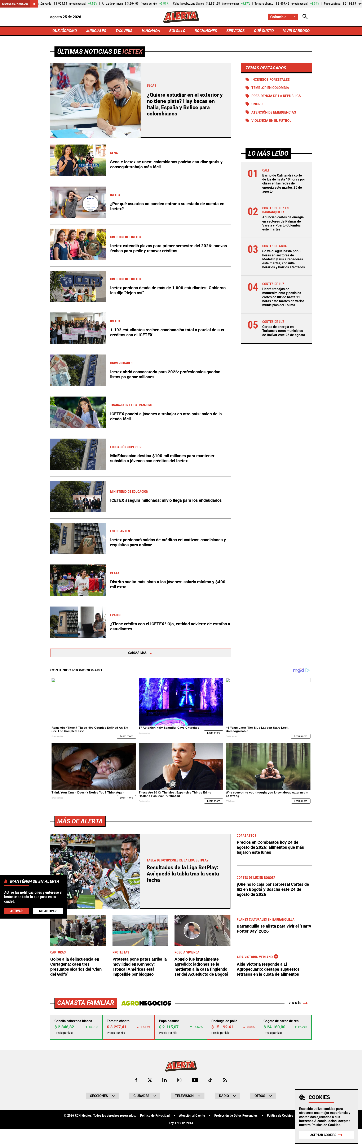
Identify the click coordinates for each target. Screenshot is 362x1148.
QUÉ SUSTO (264, 30)
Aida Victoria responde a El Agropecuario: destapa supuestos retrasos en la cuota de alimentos (268, 969)
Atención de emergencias (273, 112)
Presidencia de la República (276, 96)
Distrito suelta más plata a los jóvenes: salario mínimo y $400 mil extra (167, 584)
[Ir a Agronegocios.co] (146, 1003)
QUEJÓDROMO (64, 30)
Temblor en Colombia (270, 88)
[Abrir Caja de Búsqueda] (305, 17)
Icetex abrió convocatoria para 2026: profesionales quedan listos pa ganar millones (165, 374)
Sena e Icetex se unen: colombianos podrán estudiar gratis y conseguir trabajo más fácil (166, 164)
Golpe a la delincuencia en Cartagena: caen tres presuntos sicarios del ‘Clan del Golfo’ (76, 967)
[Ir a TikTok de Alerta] (210, 1080)
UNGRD (256, 104)
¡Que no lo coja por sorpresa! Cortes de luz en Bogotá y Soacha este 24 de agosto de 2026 (273, 889)
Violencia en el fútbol (271, 121)
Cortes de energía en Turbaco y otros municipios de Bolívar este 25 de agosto (283, 331)
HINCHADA (151, 30)
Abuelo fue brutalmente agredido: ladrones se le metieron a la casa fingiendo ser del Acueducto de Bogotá (201, 967)
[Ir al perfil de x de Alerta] (150, 1080)
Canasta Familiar (15, 3)
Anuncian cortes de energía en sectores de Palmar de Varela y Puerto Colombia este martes (283, 223)
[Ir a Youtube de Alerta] (195, 1080)
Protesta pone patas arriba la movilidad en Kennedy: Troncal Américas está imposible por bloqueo (139, 967)
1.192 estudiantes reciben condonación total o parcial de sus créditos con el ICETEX (167, 332)
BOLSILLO (177, 30)
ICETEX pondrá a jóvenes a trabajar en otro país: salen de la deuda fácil (166, 416)
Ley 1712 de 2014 (181, 1123)
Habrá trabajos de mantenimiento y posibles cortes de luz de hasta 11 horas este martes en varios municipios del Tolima (283, 297)
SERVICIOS (235, 30)
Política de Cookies (326, 1125)
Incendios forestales (270, 80)
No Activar (48, 911)
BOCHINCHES (206, 30)
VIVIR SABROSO (296, 30)
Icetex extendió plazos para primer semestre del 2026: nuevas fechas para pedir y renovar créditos (168, 248)
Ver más (295, 1003)
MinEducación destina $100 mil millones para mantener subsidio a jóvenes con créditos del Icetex (162, 458)
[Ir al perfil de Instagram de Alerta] (179, 1080)
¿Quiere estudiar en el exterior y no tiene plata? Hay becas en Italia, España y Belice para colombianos (185, 104)
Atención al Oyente (192, 1115)
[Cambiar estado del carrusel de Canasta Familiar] (34, 4)
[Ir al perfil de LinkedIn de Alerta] (164, 1080)
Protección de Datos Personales (235, 1115)
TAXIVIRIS (123, 30)
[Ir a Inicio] (181, 17)
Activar (16, 911)
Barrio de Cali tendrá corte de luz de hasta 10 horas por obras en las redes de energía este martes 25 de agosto (283, 183)
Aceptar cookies (323, 1135)
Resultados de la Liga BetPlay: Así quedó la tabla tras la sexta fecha (183, 873)
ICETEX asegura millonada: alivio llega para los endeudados (166, 500)
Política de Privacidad (155, 1115)
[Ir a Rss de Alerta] (225, 1080)
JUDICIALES (96, 30)
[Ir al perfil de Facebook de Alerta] (136, 1080)
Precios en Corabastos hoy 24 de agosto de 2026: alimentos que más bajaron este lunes (270, 847)
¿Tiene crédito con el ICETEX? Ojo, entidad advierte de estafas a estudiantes (170, 626)
